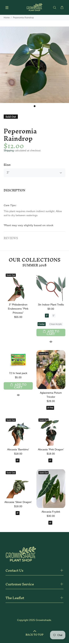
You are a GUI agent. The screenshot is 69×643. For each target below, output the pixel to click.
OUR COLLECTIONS (35, 260)
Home (7, 17)
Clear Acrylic (55, 324)
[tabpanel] (34, 64)
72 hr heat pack (18, 373)
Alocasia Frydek (51, 511)
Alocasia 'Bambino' (18, 449)
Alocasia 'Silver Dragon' (18, 502)
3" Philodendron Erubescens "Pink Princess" (18, 308)
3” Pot (50, 407)
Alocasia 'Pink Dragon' (51, 449)
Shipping (9, 150)
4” (18, 513)
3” (18, 460)
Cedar (41, 324)
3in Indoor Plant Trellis (51, 304)
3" (47, 315)
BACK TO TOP (34, 635)
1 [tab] (35, 106)
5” (54, 315)
